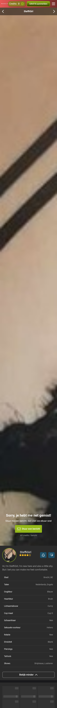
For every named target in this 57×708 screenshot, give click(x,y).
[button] (43, 555)
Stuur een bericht (31, 528)
